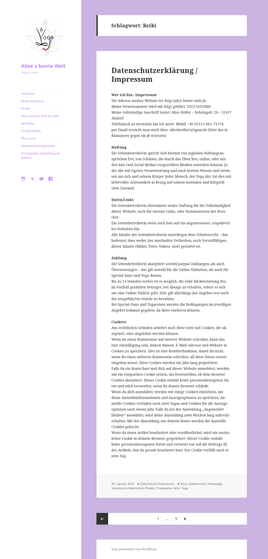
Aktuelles (27, 123)
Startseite (28, 94)
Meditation (136, 488)
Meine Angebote (32, 101)
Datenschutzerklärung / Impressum (154, 74)
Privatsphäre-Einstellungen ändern (40, 155)
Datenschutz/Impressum (38, 146)
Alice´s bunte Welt (43, 65)
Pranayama (164, 488)
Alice (183, 484)
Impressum (119, 488)
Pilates (150, 488)
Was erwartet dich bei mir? (40, 116)
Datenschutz (197, 484)
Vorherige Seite (102, 519)
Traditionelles (31, 131)
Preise (25, 109)
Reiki (176, 488)
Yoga (184, 488)
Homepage (214, 484)
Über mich (28, 138)
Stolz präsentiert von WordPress (134, 549)
